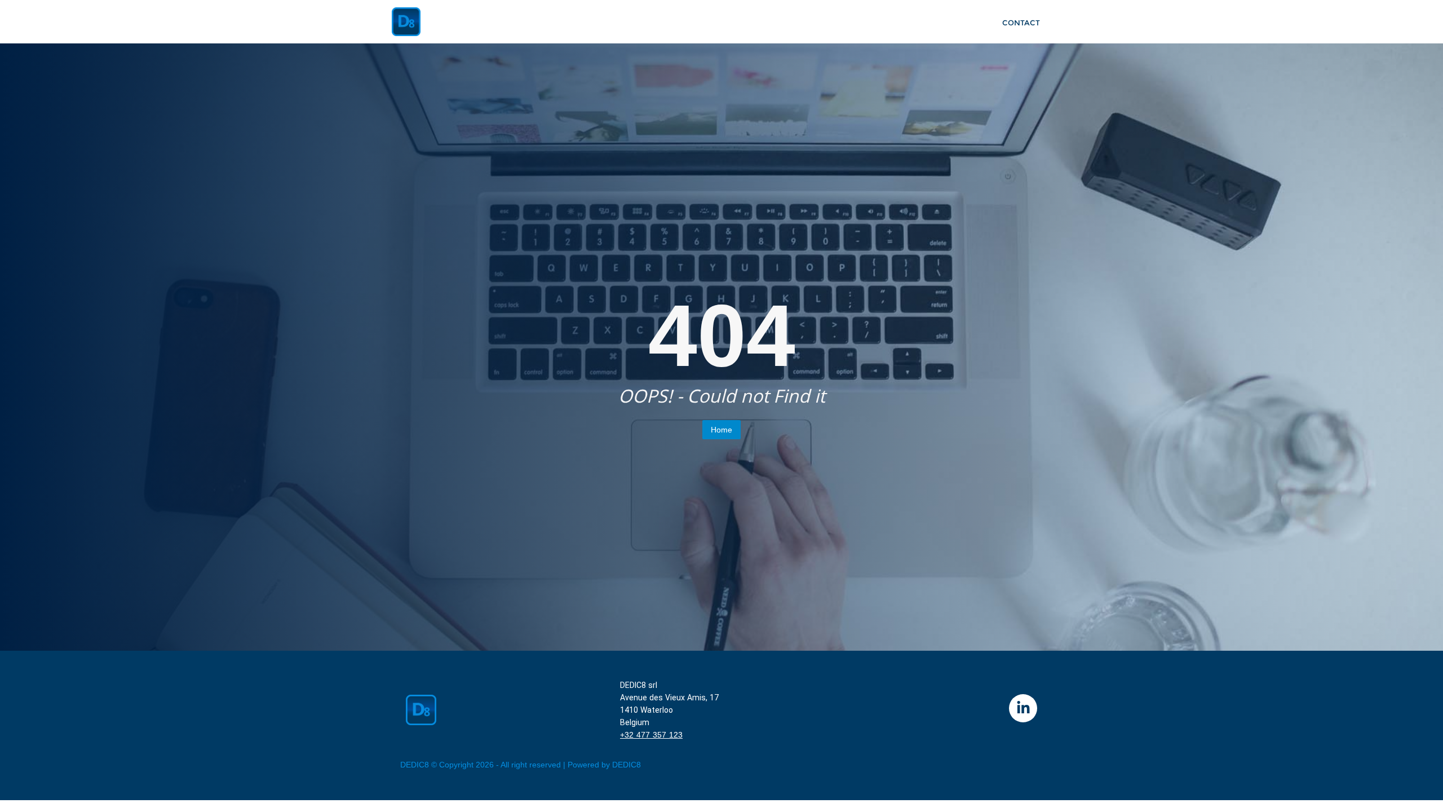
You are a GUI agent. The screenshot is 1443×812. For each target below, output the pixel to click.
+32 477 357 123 (651, 734)
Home (721, 429)
